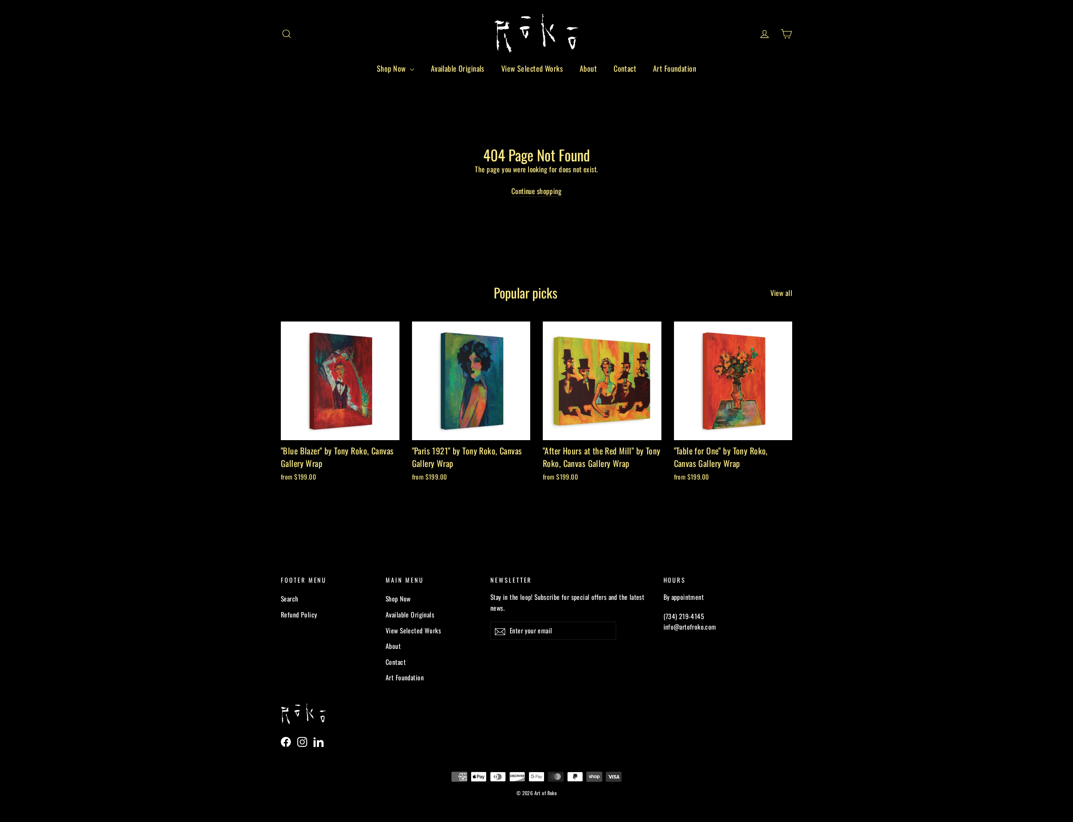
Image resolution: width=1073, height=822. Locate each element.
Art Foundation (674, 68)
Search (289, 599)
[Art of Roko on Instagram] (302, 741)
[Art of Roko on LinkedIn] (319, 741)
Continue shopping (536, 191)
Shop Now (392, 68)
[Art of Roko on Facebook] (286, 741)
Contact (625, 68)
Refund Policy (299, 614)
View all (781, 293)
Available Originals (458, 68)
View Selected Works (532, 68)
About (588, 68)
